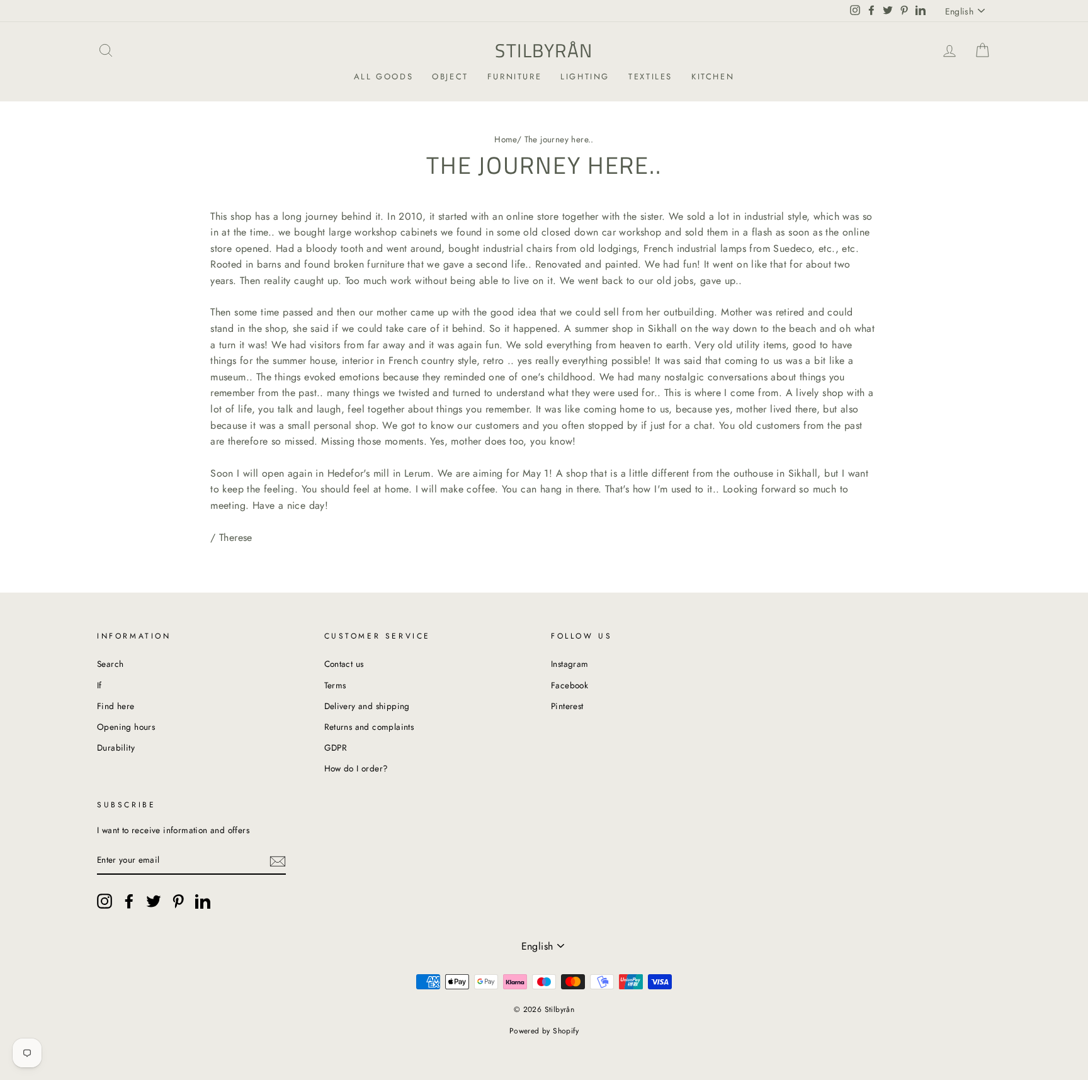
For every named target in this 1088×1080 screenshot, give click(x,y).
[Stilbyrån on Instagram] (104, 901)
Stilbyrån (544, 50)
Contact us (344, 663)
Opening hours (126, 726)
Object (450, 76)
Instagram (570, 663)
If (99, 685)
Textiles (650, 76)
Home (505, 139)
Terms (335, 685)
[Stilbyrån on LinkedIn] (202, 901)
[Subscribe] (277, 861)
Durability (116, 747)
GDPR (336, 747)
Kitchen (712, 76)
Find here (116, 706)
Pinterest (567, 706)
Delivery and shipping (367, 706)
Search (110, 663)
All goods (383, 76)
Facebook (569, 685)
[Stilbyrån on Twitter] (153, 901)
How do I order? (356, 768)
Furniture (514, 76)
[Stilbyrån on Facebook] (129, 901)
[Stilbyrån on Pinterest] (178, 901)
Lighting (584, 76)
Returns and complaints (369, 726)
